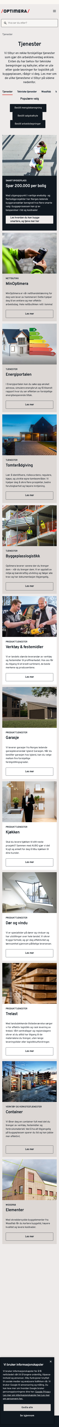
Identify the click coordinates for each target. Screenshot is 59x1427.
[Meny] (54, 11)
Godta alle (27, 1407)
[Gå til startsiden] (15, 11)
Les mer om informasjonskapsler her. (22, 1395)
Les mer (29, 313)
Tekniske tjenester (27, 91)
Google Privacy (43, 1391)
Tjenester (7, 91)
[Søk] (4, 23)
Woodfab (46, 91)
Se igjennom (27, 1415)
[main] (27, 1391)
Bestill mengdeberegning (28, 107)
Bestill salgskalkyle (27, 115)
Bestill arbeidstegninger (28, 123)
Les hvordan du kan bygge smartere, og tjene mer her (24, 219)
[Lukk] (51, 1361)
